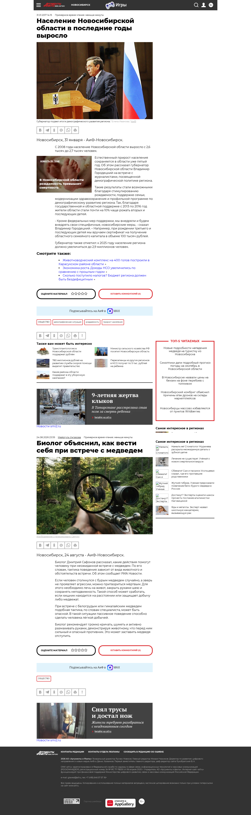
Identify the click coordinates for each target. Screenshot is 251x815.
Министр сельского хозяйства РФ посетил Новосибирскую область (130, 350)
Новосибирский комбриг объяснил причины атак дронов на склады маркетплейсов (185, 395)
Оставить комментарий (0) (125, 294)
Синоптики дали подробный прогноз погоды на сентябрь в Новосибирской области (185, 366)
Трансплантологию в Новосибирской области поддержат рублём (66, 351)
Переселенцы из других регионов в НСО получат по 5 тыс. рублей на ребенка (129, 363)
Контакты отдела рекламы (103, 752)
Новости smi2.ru (49, 426)
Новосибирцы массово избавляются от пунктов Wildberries (185, 410)
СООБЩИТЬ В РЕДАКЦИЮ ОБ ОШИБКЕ (144, 752)
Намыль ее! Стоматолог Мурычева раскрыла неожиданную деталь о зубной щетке (191, 449)
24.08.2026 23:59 (46, 437)
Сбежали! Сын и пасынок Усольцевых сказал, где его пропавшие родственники (192, 473)
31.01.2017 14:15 (44, 15)
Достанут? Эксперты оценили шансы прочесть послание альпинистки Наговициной (192, 498)
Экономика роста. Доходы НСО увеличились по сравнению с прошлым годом (97, 270)
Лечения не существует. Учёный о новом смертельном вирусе (190, 460)
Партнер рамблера (92, 801)
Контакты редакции (72, 752)
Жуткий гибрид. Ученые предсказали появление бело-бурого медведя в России (192, 485)
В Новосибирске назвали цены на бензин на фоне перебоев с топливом (185, 380)
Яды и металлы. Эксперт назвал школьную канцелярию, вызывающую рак (189, 510)
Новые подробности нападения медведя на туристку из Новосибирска (185, 351)
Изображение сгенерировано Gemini (58, 536)
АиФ (133, 121)
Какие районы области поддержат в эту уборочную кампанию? (68, 375)
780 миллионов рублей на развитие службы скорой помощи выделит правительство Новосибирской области (64, 364)
